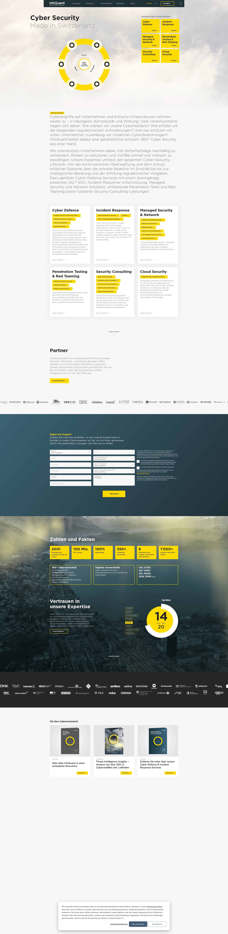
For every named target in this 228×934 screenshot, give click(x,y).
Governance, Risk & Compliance (107, 280)
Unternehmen (106, 3)
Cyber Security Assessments (106, 287)
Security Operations (60, 226)
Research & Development (61, 288)
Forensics (124, 215)
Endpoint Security (147, 227)
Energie (129, 619)
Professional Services (148, 238)
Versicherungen (131, 615)
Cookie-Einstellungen (119, 924)
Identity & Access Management (151, 231)
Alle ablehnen (157, 924)
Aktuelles (120, 3)
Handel (128, 626)
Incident (166, 3)
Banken (128, 611)
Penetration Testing (59, 285)
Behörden (129, 633)
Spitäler (129, 622)
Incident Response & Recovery (107, 215)
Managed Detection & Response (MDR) (65, 215)
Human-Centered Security (105, 291)
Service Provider (132, 629)
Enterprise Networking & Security (152, 220)
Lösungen (76, 3)
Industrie (129, 608)
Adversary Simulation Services (63, 281)
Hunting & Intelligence (60, 222)
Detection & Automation (149, 223)
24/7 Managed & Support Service (152, 234)
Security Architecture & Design (107, 284)
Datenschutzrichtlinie (154, 906)
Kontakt (149, 3)
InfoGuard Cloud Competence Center (153, 276)
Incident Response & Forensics (63, 219)
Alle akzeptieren (138, 924)
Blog (132, 3)
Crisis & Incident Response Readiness (109, 219)
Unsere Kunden (114, 656)
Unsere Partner (114, 331)
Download (81, 773)
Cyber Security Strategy (105, 276)
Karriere (89, 3)
